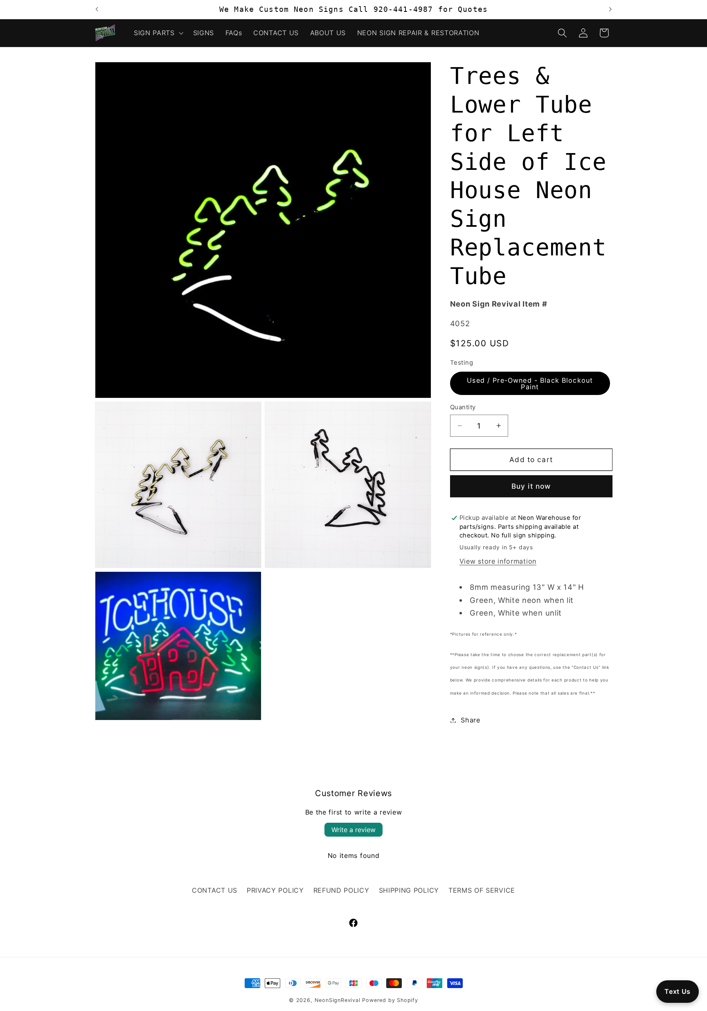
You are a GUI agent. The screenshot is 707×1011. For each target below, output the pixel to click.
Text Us (677, 991)
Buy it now (531, 486)
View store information (497, 561)
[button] (157, 33)
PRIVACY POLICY (275, 890)
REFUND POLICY (341, 890)
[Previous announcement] (97, 9)
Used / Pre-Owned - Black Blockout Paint (530, 383)
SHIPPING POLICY (409, 890)
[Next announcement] (610, 9)
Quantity (463, 407)
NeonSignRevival (337, 1000)
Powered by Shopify (390, 1000)
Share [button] (470, 720)
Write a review (353, 830)
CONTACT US (214, 890)
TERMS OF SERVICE (481, 890)
